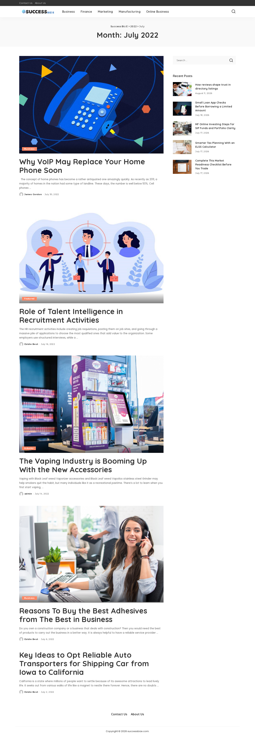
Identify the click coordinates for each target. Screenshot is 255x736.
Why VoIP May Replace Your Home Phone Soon (82, 166)
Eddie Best (31, 344)
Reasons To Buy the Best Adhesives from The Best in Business (83, 615)
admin (28, 493)
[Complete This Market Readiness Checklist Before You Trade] (182, 167)
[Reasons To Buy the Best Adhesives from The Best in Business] (91, 554)
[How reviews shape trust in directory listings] (182, 89)
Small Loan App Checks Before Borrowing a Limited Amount (213, 106)
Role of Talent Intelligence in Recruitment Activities (71, 316)
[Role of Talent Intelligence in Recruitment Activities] (91, 254)
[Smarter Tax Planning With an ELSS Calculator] (182, 147)
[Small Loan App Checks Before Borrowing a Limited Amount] (182, 109)
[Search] (233, 11)
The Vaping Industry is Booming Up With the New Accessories (83, 465)
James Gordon (33, 194)
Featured (29, 298)
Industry (29, 448)
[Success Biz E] (38, 11)
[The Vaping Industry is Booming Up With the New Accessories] (91, 404)
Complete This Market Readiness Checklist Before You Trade (213, 164)
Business (29, 149)
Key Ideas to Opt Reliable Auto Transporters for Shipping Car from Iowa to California (84, 663)
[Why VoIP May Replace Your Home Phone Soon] (91, 104)
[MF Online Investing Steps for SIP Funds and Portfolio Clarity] (182, 128)
